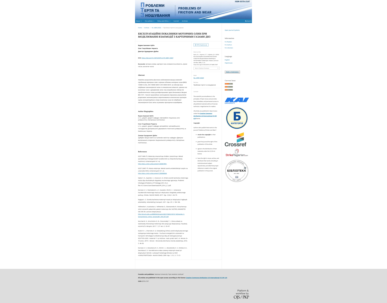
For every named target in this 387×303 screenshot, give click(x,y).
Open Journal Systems (232, 30)
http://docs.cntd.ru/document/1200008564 (152, 173)
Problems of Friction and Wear (193, 9)
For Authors (228, 45)
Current (176, 21)
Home (140, 28)
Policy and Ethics (163, 21)
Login (250, 1)
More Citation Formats (202, 68)
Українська (228, 63)
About (138, 21)
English (227, 60)
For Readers (228, 42)
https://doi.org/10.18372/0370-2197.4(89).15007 (157, 58)
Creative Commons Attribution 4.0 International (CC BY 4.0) (205, 116)
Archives (185, 21)
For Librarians (229, 48)
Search (249, 21)
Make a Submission (232, 72)
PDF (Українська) (201, 45)
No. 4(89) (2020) (156, 28)
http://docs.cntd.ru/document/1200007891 (152, 164)
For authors (149, 21)
